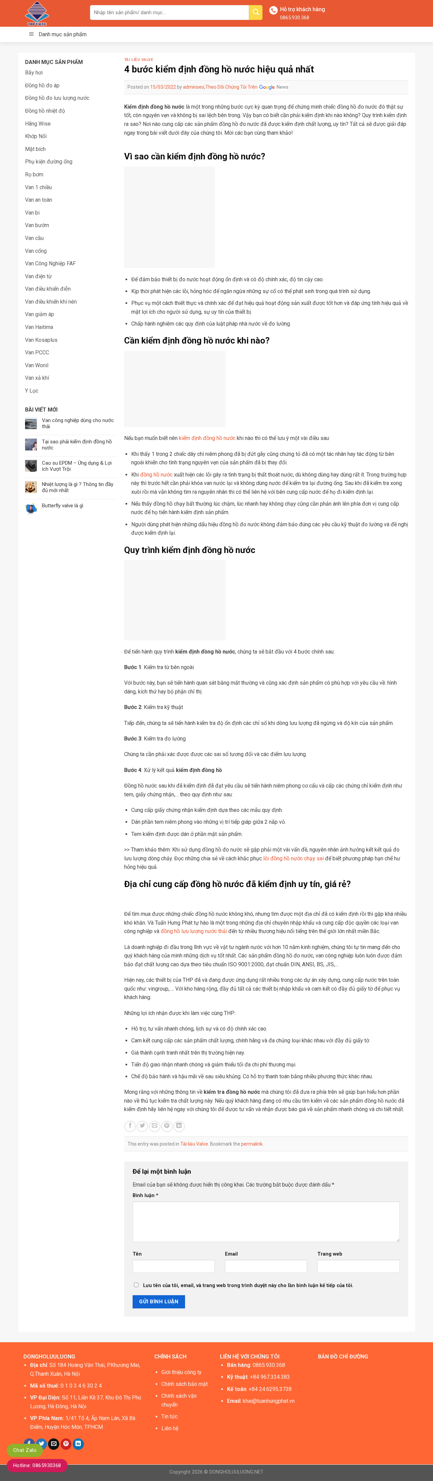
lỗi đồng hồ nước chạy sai (293, 858)
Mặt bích (35, 149)
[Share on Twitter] (142, 1126)
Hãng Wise (38, 123)
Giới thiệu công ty (181, 1372)
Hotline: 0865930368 (37, 1465)
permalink (252, 1144)
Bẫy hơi (34, 72)
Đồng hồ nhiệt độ (45, 111)
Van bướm (37, 225)
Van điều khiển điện (48, 289)
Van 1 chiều (38, 187)
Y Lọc (31, 391)
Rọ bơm (34, 174)
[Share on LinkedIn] (179, 1126)
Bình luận (145, 1195)
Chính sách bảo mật (184, 1384)
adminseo (193, 87)
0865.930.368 (294, 18)
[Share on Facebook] (130, 1126)
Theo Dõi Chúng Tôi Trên (231, 87)
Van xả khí (37, 378)
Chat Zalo (25, 1450)
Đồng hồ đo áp (42, 85)
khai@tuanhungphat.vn (269, 1401)
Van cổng (36, 251)
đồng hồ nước (156, 474)
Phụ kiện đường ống (48, 161)
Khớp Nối (36, 136)
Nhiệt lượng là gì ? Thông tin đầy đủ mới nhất (77, 487)
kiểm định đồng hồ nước (207, 438)
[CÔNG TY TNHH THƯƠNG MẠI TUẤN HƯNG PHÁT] (52, 13)
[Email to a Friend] (154, 1126)
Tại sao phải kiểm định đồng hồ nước (77, 445)
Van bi (32, 212)
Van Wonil (36, 365)
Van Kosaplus (41, 340)
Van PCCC (37, 352)
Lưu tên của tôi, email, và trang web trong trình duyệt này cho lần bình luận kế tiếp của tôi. (248, 1285)
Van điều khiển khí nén (51, 302)
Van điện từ (38, 276)
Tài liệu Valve (139, 60)
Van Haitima (39, 327)
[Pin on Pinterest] (167, 1126)
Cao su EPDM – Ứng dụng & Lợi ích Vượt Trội (77, 466)
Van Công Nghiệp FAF (50, 263)
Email (231, 1254)
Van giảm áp (39, 314)
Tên (137, 1254)
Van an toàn (38, 200)
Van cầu (34, 238)
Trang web (329, 1254)
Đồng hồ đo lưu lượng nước (57, 98)
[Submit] (256, 12)
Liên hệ (169, 1428)
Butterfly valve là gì (62, 506)
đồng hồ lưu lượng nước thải (194, 931)
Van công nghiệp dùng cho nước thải (78, 423)
